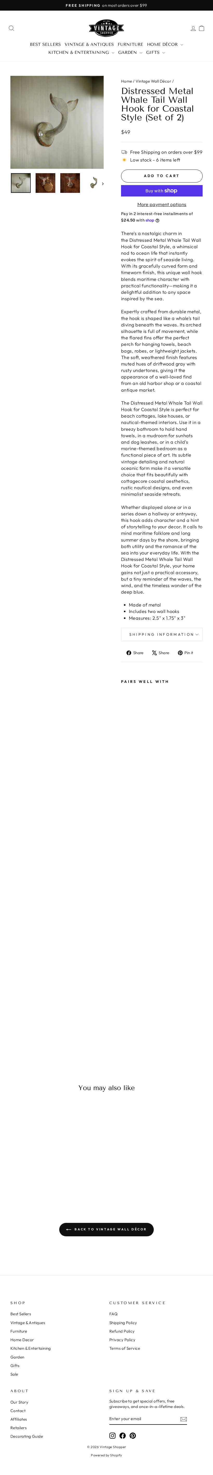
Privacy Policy (122, 1339)
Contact (17, 1410)
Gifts (153, 52)
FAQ (113, 1313)
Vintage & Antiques (89, 44)
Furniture (130, 44)
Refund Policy (122, 1331)
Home (126, 81)
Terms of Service (124, 1348)
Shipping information (161, 634)
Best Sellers (45, 44)
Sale (14, 1374)
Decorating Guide (26, 1436)
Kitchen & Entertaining (79, 52)
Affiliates (18, 1419)
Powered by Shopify (106, 1455)
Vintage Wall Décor (153, 81)
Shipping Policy (123, 1322)
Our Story (19, 1402)
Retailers (18, 1427)
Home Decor (22, 1339)
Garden (128, 52)
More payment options (162, 204)
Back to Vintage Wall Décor (110, 1229)
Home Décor (163, 44)
